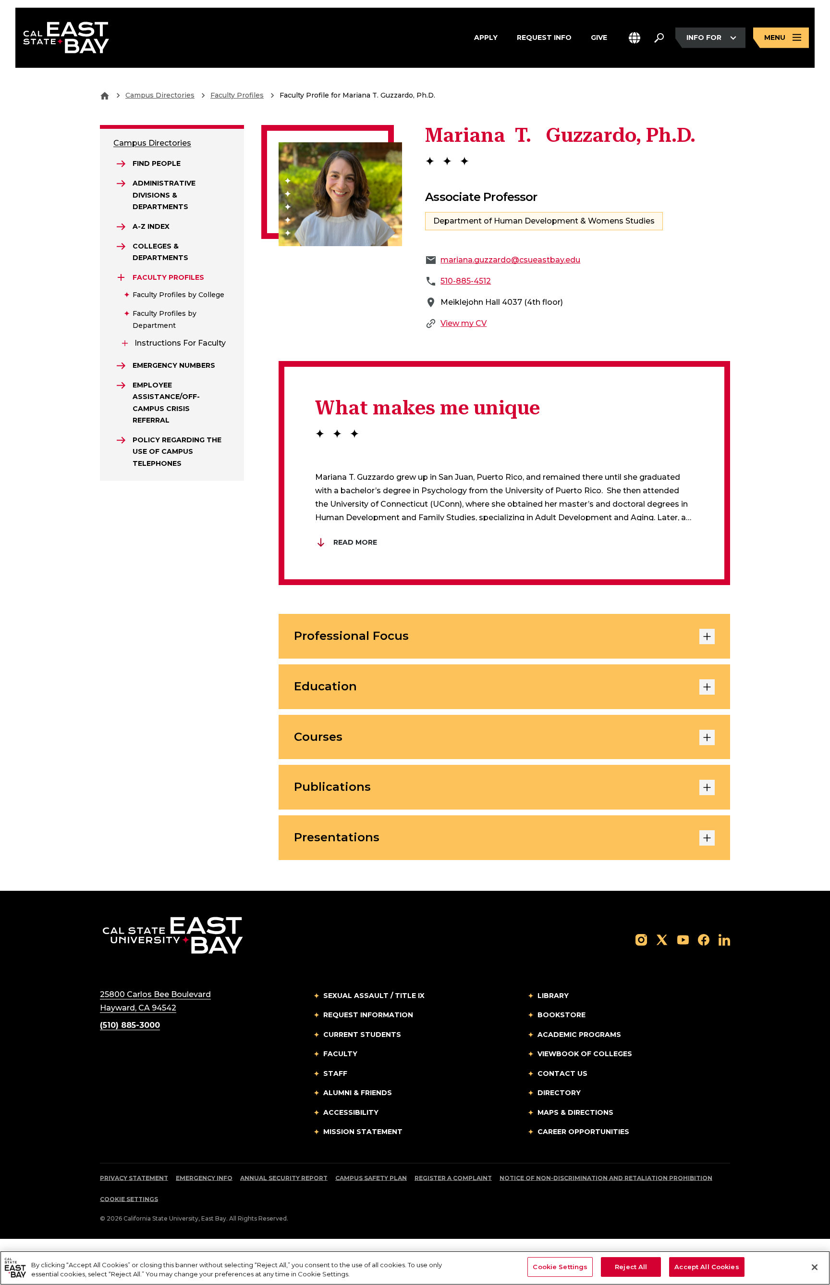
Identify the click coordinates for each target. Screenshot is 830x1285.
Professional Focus (351, 636)
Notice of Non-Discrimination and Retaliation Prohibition (606, 1178)
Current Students (362, 1034)
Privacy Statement (134, 1178)
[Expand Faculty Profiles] (121, 277)
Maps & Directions (575, 1112)
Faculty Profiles (237, 95)
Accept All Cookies (706, 1267)
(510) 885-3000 (130, 1025)
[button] (634, 38)
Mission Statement (363, 1131)
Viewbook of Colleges (584, 1053)
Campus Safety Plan (371, 1178)
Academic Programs (579, 1034)
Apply (486, 37)
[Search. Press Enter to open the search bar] (659, 38)
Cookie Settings (129, 1199)
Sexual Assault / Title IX (374, 995)
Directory (559, 1092)
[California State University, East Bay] (172, 934)
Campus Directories (160, 95)
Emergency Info (204, 1178)
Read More (355, 542)
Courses (318, 737)
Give (599, 37)
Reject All (631, 1267)
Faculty (340, 1053)
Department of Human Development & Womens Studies (544, 220)
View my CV (463, 323)
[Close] (814, 1267)
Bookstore (561, 1015)
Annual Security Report (284, 1178)
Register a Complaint (453, 1178)
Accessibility (350, 1112)
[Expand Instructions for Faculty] (125, 343)
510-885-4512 (465, 281)
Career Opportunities (583, 1131)
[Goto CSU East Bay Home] (105, 95)
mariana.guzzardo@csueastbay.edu (510, 259)
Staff (335, 1073)
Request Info (544, 37)
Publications (332, 787)
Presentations (336, 837)
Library (553, 995)
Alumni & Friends (357, 1092)
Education (325, 686)
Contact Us (562, 1073)
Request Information (368, 1015)
